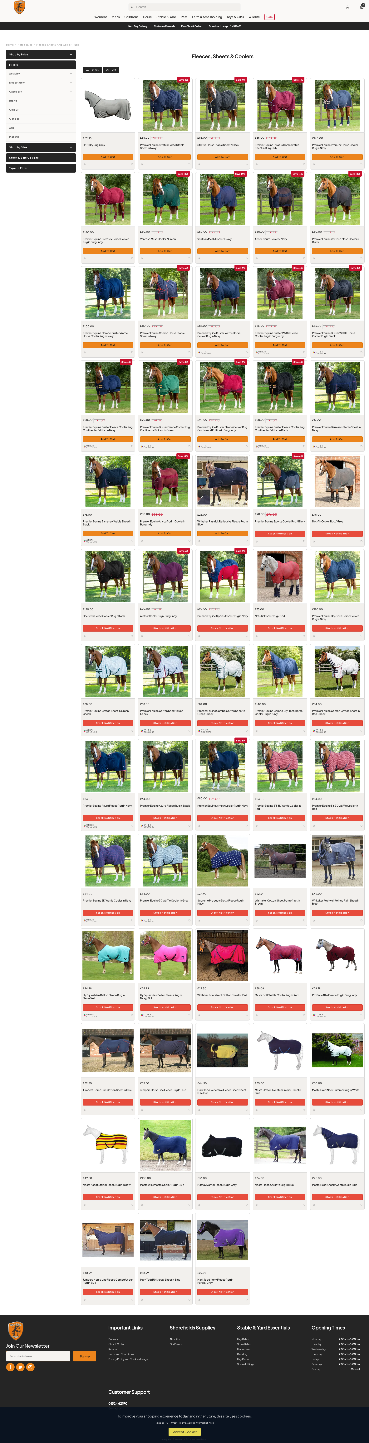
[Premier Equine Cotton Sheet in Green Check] (108, 671)
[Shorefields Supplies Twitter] (20, 1367)
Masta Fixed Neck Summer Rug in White (335, 1090)
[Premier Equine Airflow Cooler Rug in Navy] (222, 766)
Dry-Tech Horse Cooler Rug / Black (104, 616)
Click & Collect (117, 1344)
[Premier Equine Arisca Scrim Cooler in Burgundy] (165, 482)
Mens (116, 17)
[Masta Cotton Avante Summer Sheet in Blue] (280, 1050)
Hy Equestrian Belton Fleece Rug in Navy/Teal (104, 997)
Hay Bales (243, 1339)
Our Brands (176, 1344)
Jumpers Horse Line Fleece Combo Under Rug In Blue (108, 1281)
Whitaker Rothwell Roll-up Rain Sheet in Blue (335, 902)
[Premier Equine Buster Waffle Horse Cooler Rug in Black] (337, 293)
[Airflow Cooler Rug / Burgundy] (165, 576)
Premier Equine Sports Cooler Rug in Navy (222, 616)
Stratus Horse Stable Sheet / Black (218, 144)
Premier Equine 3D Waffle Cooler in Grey (164, 900)
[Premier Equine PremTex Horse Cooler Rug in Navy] (337, 105)
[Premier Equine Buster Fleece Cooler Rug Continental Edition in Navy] (108, 387)
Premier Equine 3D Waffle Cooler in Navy (107, 900)
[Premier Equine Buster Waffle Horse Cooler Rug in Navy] (222, 293)
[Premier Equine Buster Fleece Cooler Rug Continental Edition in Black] (280, 387)
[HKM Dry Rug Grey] (108, 105)
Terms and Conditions (121, 1354)
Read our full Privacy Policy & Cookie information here (184, 1423)
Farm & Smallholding (207, 17)
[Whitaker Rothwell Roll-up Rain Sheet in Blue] (337, 861)
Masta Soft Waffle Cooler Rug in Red (276, 995)
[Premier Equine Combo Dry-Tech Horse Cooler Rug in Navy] (280, 671)
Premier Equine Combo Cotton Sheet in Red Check (336, 712)
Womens (100, 17)
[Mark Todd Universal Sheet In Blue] (165, 1240)
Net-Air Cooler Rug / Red (270, 616)
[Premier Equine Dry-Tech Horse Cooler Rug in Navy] (337, 576)
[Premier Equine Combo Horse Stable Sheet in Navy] (165, 293)
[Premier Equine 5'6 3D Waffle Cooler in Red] (337, 766)
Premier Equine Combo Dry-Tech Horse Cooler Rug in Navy (278, 712)
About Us (175, 1339)
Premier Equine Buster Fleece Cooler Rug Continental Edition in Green (165, 429)
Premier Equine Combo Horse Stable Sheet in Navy (162, 335)
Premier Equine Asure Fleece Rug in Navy (107, 805)
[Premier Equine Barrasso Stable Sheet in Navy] (337, 387)
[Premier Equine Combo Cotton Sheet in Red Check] (337, 671)
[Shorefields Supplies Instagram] (30, 1367)
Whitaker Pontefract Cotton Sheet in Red (222, 995)
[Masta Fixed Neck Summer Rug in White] (337, 1050)
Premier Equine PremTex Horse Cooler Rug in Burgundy (106, 240)
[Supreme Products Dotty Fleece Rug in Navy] (222, 861)
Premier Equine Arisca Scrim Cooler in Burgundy (162, 523)
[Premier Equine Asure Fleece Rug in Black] (165, 766)
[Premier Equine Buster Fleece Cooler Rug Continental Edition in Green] (165, 387)
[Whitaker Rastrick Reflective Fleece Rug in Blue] (222, 482)
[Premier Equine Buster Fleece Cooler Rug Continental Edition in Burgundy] (222, 387)
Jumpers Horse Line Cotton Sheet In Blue (107, 1090)
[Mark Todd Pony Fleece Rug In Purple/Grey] (222, 1240)
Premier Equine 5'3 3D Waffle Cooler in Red (278, 807)
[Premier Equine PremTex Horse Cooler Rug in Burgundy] (108, 199)
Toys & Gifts (235, 17)
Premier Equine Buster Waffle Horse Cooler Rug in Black (333, 335)
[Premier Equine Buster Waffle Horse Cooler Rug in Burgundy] (280, 293)
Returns (112, 1349)
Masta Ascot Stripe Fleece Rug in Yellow (106, 1184)
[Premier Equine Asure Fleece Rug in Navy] (108, 766)
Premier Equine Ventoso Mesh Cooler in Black (335, 240)
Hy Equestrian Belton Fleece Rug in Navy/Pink (161, 997)
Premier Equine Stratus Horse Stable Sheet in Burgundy (277, 146)
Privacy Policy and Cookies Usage (128, 1359)
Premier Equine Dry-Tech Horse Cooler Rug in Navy (335, 617)
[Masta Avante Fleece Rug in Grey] (222, 1145)
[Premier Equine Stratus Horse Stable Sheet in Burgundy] (280, 105)
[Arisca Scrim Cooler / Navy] (280, 199)
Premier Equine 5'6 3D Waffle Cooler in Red (335, 807)
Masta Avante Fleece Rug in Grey (217, 1184)
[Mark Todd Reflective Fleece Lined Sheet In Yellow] (222, 1050)
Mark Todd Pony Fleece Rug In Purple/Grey (215, 1281)
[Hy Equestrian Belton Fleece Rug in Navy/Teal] (108, 955)
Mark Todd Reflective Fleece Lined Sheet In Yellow (221, 1091)
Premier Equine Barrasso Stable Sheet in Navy (336, 429)
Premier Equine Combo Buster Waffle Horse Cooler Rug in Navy (105, 335)
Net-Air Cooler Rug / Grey (327, 521)
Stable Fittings (245, 1364)
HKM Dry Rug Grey (94, 144)
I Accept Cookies (184, 1432)
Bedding (242, 1354)
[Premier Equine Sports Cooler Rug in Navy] (222, 576)
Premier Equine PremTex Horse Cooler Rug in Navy (335, 146)
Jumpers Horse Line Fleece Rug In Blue (163, 1090)
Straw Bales (244, 1344)
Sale (269, 17)
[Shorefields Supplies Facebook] (10, 1367)
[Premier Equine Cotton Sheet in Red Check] (165, 671)
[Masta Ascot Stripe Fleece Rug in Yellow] (108, 1145)
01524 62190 (117, 1403)
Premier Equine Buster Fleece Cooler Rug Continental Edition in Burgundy (222, 429)
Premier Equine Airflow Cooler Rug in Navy (222, 805)
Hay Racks (243, 1359)
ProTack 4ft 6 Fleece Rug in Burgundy (334, 995)
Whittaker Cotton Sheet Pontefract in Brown (277, 902)
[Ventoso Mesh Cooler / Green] (165, 199)
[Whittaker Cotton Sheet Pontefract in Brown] (280, 861)
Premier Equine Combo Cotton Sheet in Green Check (221, 712)
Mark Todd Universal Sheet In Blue (160, 1279)
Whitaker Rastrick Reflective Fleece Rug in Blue (222, 523)
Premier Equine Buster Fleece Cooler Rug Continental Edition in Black (279, 429)
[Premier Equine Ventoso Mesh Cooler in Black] (337, 199)
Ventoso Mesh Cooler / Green (158, 239)
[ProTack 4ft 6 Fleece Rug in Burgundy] (337, 955)
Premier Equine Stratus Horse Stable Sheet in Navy (162, 146)
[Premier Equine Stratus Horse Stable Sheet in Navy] (165, 105)
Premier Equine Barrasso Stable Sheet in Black (107, 523)
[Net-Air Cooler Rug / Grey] (337, 482)
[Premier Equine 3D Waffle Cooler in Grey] (165, 861)
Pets (184, 17)
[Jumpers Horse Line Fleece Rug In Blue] (165, 1050)
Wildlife (254, 17)
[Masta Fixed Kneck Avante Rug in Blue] (337, 1145)
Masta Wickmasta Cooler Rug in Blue (162, 1184)
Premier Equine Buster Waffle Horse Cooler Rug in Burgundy (276, 335)
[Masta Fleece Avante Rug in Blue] (280, 1145)
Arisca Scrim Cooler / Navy (271, 239)
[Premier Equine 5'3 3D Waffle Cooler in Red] (280, 766)
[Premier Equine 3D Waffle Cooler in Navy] (108, 861)
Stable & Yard (166, 17)
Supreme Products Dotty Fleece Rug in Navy (220, 902)
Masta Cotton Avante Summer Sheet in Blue (278, 1091)
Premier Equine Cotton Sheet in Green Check (106, 712)
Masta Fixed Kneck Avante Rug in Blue (334, 1184)
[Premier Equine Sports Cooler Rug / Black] (280, 482)
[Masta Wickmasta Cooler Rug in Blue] (165, 1145)
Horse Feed (244, 1349)
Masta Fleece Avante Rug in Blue (274, 1184)
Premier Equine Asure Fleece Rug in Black (165, 805)
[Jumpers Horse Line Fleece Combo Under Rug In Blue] (108, 1240)
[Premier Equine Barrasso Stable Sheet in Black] (108, 482)
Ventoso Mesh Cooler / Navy (214, 239)
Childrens (131, 17)
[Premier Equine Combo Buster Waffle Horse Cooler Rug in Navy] (108, 293)
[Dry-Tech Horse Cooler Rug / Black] (108, 576)
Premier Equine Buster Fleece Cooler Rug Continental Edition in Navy (107, 429)
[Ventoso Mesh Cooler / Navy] (222, 199)
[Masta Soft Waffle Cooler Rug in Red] (280, 955)
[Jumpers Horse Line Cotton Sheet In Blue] (108, 1050)
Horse (147, 17)
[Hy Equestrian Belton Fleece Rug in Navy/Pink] (165, 955)
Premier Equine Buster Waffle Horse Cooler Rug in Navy (218, 335)
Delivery (113, 1339)
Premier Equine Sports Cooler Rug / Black (280, 521)
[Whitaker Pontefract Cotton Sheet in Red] (222, 955)
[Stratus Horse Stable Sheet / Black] (222, 105)
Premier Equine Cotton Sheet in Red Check (161, 712)
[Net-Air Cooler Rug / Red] (280, 576)
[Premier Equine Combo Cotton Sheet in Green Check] (222, 671)
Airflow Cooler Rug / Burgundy (158, 616)
